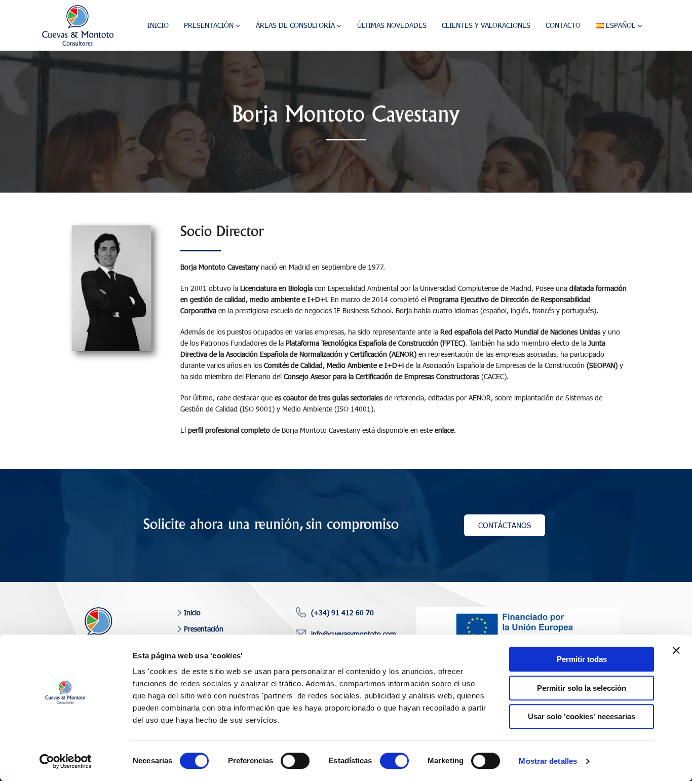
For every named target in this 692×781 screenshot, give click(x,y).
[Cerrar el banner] (676, 650)
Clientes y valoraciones (486, 25)
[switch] (295, 761)
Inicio (158, 25)
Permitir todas (582, 659)
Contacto (563, 25)
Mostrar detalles (548, 761)
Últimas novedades (392, 25)
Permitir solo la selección (581, 688)
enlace (444, 430)
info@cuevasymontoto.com (353, 634)
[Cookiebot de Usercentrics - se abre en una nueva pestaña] (65, 761)
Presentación (203, 629)
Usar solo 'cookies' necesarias (581, 716)
